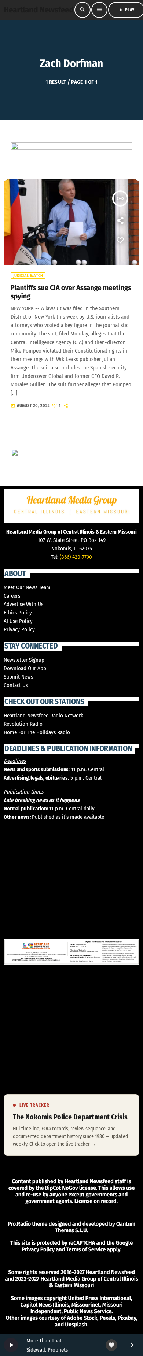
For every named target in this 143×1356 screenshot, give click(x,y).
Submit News (18, 676)
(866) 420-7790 (76, 557)
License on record (95, 1201)
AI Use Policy (18, 621)
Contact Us (16, 685)
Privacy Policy (19, 629)
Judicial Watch (28, 275)
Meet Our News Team (27, 587)
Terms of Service (86, 1249)
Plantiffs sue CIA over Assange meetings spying (71, 292)
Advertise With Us (23, 604)
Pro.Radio (19, 1224)
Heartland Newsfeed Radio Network (43, 715)
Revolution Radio (23, 724)
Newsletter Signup (24, 660)
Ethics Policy (18, 612)
